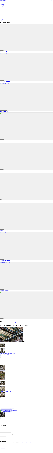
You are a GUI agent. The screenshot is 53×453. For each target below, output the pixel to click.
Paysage (8, 322)
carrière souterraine (25, 322)
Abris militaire (10, 322)
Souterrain (4, 322)
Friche (16, 322)
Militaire (14, 322)
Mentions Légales (3, 448)
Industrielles (4, 2)
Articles (2, 19)
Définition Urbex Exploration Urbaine (5, 20)
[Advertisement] (26, 14)
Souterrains (2, 4)
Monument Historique (19, 322)
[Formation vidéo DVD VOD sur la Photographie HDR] (26, 442)
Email (11, 433)
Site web (12, 434)
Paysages (2, 7)
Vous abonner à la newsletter (4, 435)
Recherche (1, 440)
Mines (3, 5)
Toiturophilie (2, 6)
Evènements (2, 8)
